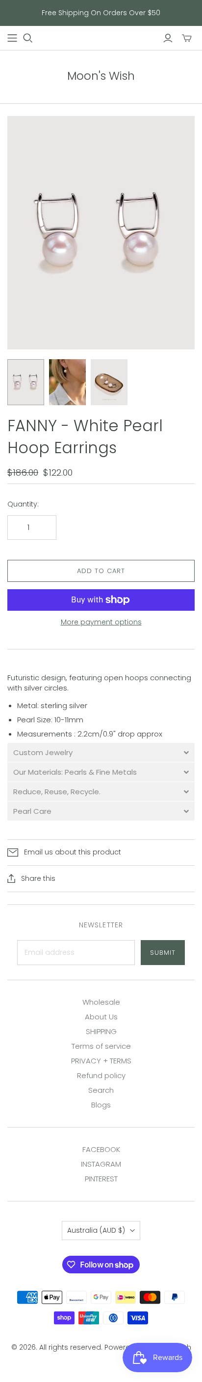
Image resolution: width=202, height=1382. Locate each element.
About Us (101, 1017)
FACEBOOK (101, 1149)
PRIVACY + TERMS (101, 1061)
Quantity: (23, 504)
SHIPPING (101, 1031)
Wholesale (101, 1002)
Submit (163, 952)
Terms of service (101, 1046)
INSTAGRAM (101, 1164)
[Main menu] (12, 38)
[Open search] (28, 38)
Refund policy (101, 1075)
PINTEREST (101, 1179)
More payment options (101, 622)
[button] (101, 752)
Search (101, 1090)
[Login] (168, 38)
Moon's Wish (101, 76)
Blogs (101, 1105)
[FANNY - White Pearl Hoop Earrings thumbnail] (25, 382)
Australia (96, 1230)
